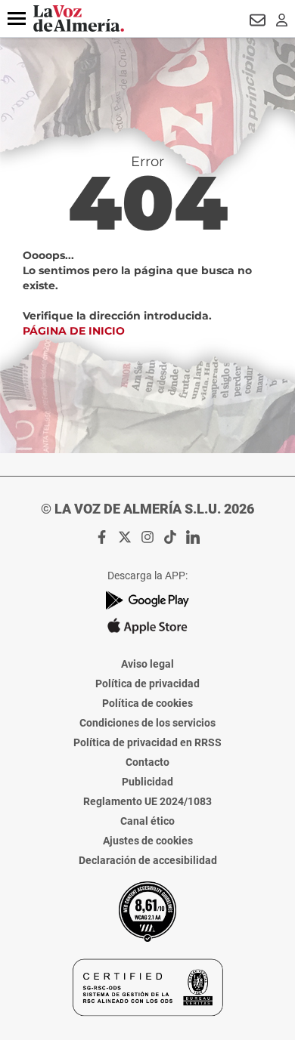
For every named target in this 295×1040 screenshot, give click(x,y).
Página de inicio (74, 331)
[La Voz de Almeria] (78, 18)
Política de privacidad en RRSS (147, 742)
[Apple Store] (147, 626)
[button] (17, 19)
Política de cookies (147, 703)
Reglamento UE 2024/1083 (147, 801)
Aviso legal (147, 664)
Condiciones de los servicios (147, 723)
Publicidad (147, 782)
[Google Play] (147, 600)
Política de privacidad (147, 683)
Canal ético (147, 821)
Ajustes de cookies (148, 841)
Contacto (147, 762)
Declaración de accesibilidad (148, 860)
